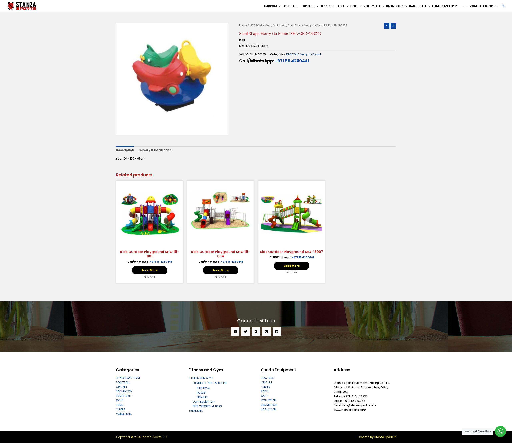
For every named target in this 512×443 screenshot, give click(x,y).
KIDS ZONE (256, 25)
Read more (149, 270)
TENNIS (120, 409)
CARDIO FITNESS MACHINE (210, 383)
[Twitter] (245, 331)
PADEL (120, 405)
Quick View (149, 244)
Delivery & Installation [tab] (155, 150)
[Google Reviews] (256, 331)
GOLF (119, 400)
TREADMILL (196, 411)
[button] (503, 6)
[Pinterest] (277, 331)
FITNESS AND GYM (128, 378)
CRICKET (121, 387)
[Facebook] (235, 331)
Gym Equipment (204, 402)
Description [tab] (125, 150)
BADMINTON (124, 391)
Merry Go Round (275, 25)
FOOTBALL (123, 382)
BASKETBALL (124, 396)
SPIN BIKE (202, 397)
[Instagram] (266, 331)
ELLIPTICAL (203, 388)
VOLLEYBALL (124, 414)
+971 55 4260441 (292, 61)
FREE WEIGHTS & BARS (207, 406)
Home (243, 25)
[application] (278, 6)
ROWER (201, 393)
